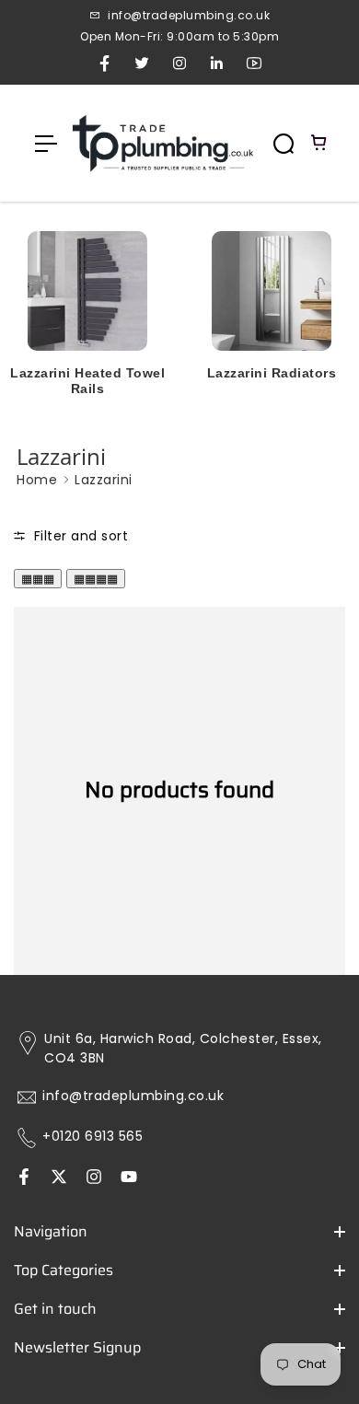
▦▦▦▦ (96, 579)
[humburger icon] (46, 143)
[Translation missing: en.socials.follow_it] (94, 1178)
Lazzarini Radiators (272, 373)
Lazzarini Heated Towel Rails (87, 381)
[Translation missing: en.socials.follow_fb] (24, 1178)
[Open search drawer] (283, 143)
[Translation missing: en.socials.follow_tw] (59, 1178)
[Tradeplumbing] (162, 143)
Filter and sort (78, 536)
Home (37, 479)
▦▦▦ (37, 579)
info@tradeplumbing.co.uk (133, 1096)
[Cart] (319, 143)
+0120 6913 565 (92, 1136)
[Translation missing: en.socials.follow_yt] (129, 1178)
